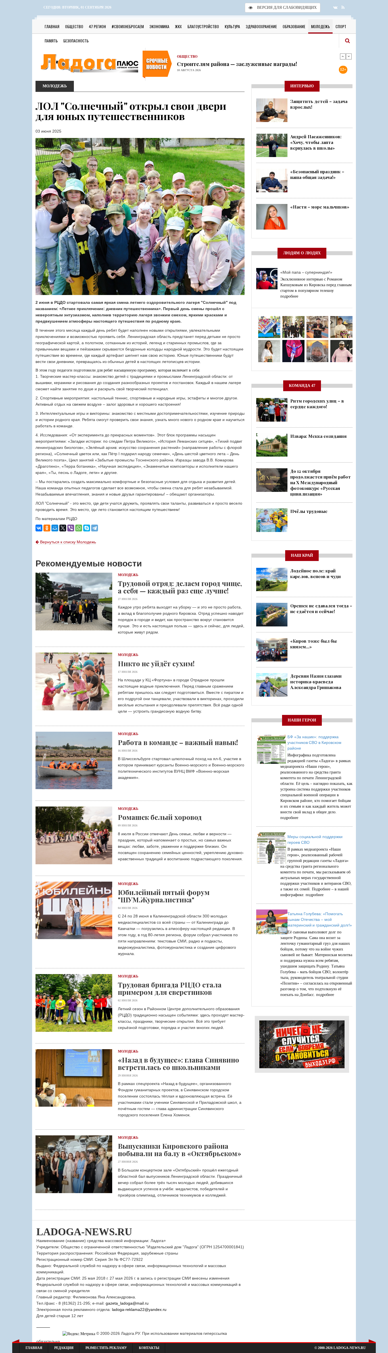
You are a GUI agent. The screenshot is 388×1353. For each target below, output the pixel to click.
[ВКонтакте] (39, 528)
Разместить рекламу (106, 1348)
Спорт (340, 26)
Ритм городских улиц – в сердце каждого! (317, 403)
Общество (74, 26)
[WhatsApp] (78, 528)
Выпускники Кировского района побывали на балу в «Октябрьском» (179, 1149)
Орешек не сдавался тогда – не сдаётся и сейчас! (321, 608)
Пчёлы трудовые (308, 511)
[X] (62, 528)
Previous (343, 56)
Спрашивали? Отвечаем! (210, 63)
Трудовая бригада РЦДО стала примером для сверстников (170, 988)
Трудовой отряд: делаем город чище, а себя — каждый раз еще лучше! (180, 587)
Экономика (159, 26)
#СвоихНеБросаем (128, 26)
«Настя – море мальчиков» (319, 207)
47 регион (97, 26)
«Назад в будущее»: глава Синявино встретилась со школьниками (178, 1063)
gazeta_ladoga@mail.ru (127, 1303)
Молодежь (320, 26)
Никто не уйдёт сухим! (156, 663)
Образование (294, 26)
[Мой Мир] (54, 528)
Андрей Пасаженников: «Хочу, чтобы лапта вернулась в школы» (315, 142)
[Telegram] (94, 528)
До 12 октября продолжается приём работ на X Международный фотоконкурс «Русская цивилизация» (320, 482)
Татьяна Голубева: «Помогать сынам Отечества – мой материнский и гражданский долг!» (319, 919)
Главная (52, 26)
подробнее (289, 296)
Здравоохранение (261, 26)
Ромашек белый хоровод (160, 817)
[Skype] (86, 528)
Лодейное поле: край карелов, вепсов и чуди (315, 573)
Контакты (149, 1348)
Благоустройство (203, 26)
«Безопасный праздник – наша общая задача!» (317, 174)
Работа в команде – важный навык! (178, 742)
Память (51, 41)
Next (349, 56)
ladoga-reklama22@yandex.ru (139, 1309)
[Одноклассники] (46, 528)
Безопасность (76, 41)
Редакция (64, 1348)
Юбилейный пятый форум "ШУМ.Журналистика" (164, 896)
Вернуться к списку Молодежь (67, 542)
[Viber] (70, 528)
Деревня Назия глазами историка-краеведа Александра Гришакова (316, 681)
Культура (232, 26)
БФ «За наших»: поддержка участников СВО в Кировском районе (314, 742)
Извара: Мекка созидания (318, 436)
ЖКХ (178, 26)
